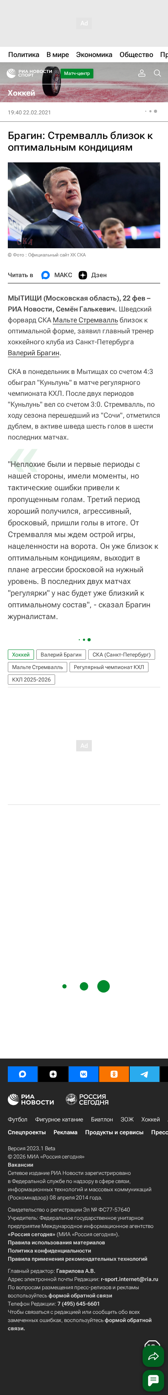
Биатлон (102, 1119)
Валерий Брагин (33, 353)
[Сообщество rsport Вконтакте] (83, 1074)
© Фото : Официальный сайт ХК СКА (47, 255)
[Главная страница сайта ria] (9, 73)
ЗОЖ (127, 1119)
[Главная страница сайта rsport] (47, 73)
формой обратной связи (80, 1295)
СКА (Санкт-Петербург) (122, 654)
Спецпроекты (27, 1132)
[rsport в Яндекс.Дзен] (53, 1074)
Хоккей (21, 654)
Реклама (65, 1132)
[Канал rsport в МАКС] (23, 1074)
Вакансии (20, 1165)
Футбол (17, 1119)
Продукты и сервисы (114, 1132)
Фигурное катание (59, 1119)
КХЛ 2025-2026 (31, 679)
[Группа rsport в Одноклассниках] (114, 1074)
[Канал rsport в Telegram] (144, 1074)
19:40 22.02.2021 (29, 112)
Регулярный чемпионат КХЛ (109, 667)
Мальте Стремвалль (85, 320)
